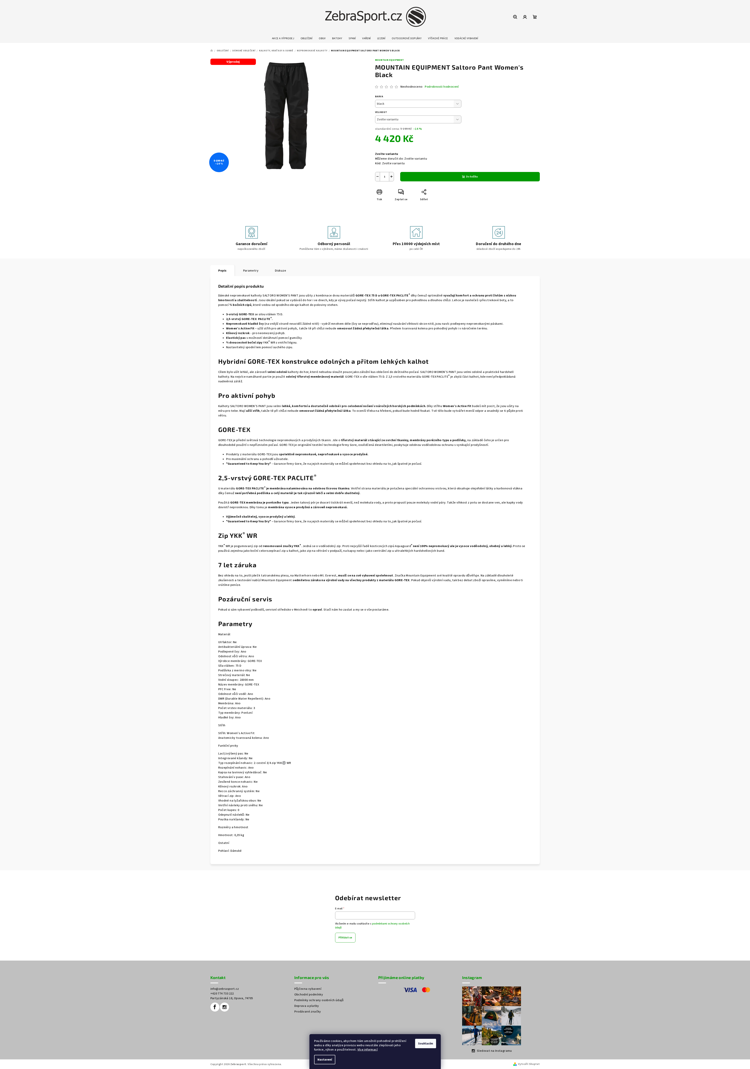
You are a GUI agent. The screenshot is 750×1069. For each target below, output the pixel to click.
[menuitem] (283, 38)
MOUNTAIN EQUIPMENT (389, 60)
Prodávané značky (307, 1011)
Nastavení (324, 1059)
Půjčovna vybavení (308, 989)
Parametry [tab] (251, 270)
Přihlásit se (345, 938)
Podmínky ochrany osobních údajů (319, 1000)
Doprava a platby (306, 1006)
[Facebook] (214, 1007)
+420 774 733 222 (222, 993)
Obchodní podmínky (308, 994)
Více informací (367, 1049)
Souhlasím (425, 1043)
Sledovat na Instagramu (494, 1051)
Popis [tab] (222, 270)
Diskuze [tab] (280, 270)
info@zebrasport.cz (224, 989)
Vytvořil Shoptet (529, 1064)
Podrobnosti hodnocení (442, 87)
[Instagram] (224, 1007)
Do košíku (472, 177)
